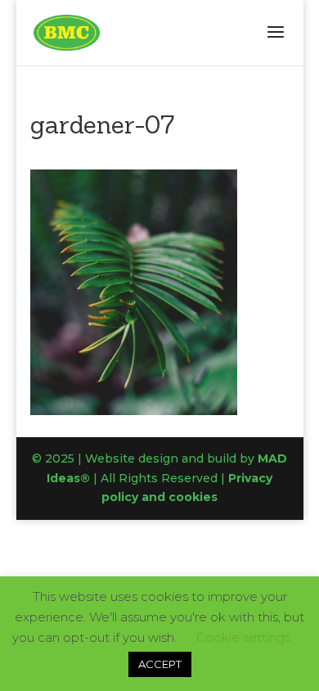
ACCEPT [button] (160, 664)
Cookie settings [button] (243, 637)
